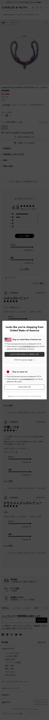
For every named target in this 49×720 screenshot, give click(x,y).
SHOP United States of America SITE (24, 354)
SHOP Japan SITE (24, 387)
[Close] (44, 323)
